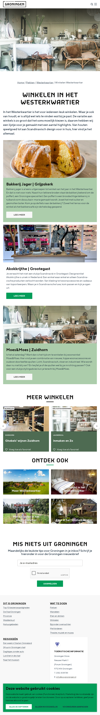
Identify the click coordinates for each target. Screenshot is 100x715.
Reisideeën (10, 639)
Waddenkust (9, 620)
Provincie (7, 616)
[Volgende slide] (97, 426)
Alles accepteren (18, 707)
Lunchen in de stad (11, 655)
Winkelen (54, 620)
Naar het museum (11, 660)
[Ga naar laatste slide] (3, 426)
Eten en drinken (57, 616)
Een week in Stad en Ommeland (17, 643)
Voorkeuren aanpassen (75, 707)
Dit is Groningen (14, 603)
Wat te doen (58, 603)
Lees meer (19, 215)
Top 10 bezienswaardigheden (16, 607)
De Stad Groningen (12, 612)
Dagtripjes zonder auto (13, 651)
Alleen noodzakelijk (46, 707)
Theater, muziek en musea (62, 632)
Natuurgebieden (10, 624)
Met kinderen (56, 628)
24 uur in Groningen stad (14, 647)
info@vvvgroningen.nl (66, 677)
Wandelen (54, 612)
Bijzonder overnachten (60, 624)
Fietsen (53, 607)
